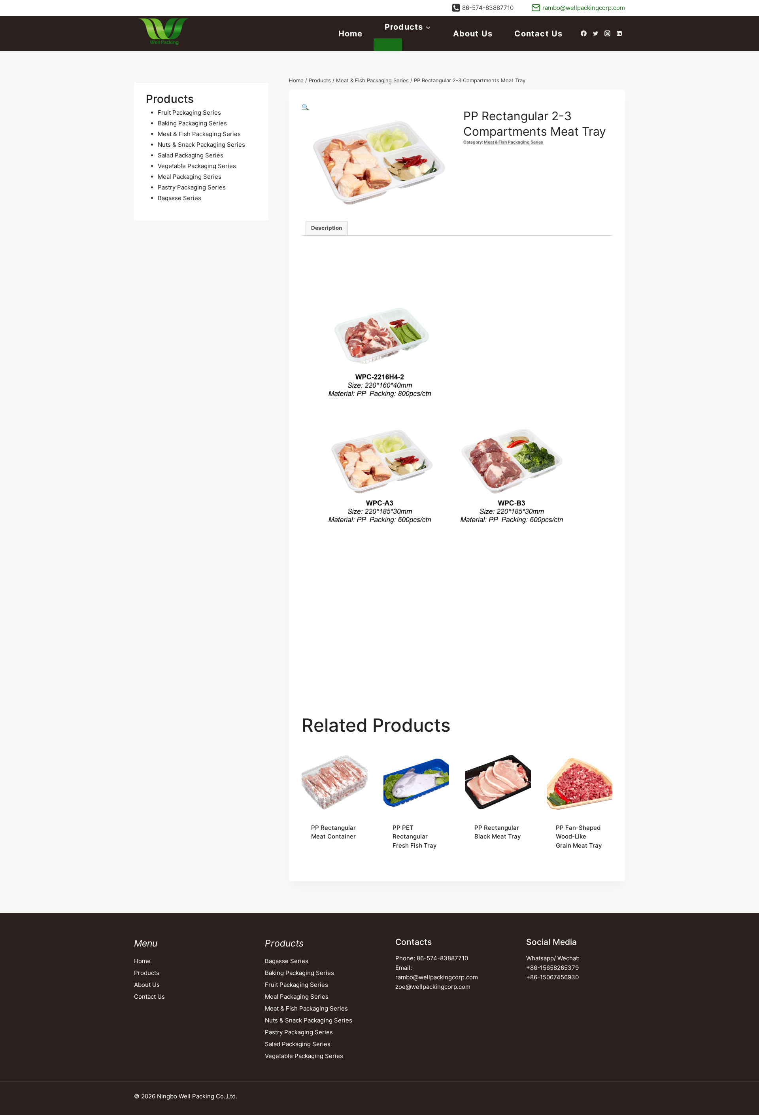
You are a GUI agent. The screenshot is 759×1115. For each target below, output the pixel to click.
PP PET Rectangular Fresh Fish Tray (415, 836)
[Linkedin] (619, 34)
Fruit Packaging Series (296, 984)
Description (326, 228)
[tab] (327, 228)
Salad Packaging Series (297, 1044)
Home (350, 33)
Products (146, 973)
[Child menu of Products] (388, 44)
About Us (473, 33)
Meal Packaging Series (297, 996)
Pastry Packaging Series (299, 1032)
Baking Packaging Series (299, 973)
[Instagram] (607, 34)
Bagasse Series (286, 961)
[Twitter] (595, 34)
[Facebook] (583, 34)
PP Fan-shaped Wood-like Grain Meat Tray (579, 836)
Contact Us (538, 33)
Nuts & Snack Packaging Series (308, 1020)
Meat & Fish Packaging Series (513, 142)
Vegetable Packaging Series (304, 1056)
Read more (326, 862)
